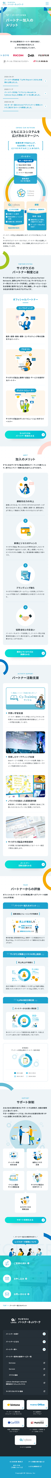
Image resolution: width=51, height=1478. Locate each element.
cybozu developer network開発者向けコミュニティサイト (16, 1383)
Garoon (12, 1369)
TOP (5, 1305)
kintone (12, 1363)
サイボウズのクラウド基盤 (14, 1391)
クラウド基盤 (13, 1375)
